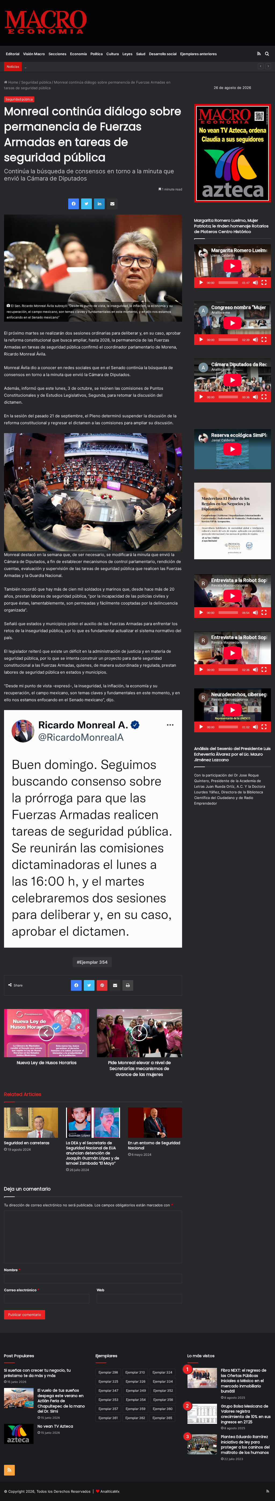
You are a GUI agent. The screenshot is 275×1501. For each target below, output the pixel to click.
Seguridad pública (36, 82)
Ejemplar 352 (163, 1391)
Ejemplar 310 (135, 1372)
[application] (232, 266)
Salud (140, 54)
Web (100, 1290)
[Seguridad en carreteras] (31, 1123)
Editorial (12, 54)
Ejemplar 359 (135, 1409)
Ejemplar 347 (108, 1391)
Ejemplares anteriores (198, 54)
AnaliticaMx (110, 1491)
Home (12, 82)
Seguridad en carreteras (26, 1143)
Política (97, 54)
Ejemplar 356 (163, 1400)
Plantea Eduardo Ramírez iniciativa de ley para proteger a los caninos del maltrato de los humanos (245, 1444)
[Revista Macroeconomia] (46, 22)
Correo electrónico (21, 1290)
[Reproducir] (201, 282)
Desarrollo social (162, 54)
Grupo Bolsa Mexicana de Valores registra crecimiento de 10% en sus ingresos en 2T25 (246, 1414)
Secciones (57, 54)
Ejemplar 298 (108, 1372)
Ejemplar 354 (93, 962)
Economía (78, 54)
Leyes (127, 54)
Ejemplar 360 (163, 1409)
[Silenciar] (255, 282)
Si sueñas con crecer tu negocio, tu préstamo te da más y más (37, 1373)
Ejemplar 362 (135, 1418)
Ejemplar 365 (162, 1418)
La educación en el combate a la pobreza (58, 66)
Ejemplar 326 (135, 1381)
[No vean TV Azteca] (19, 1434)
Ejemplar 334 (163, 1381)
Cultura (112, 54)
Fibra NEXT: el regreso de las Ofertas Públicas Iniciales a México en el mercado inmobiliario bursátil (243, 1381)
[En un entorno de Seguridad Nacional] (155, 1123)
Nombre (12, 1270)
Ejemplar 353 (108, 1400)
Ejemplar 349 (136, 1391)
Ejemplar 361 (108, 1418)
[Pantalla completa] (264, 282)
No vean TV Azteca (55, 1426)
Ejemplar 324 (162, 1372)
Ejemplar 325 (108, 1381)
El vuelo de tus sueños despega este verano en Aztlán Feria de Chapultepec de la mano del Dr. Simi (61, 1401)
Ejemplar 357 (108, 1409)
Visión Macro (34, 54)
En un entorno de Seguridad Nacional (154, 1145)
